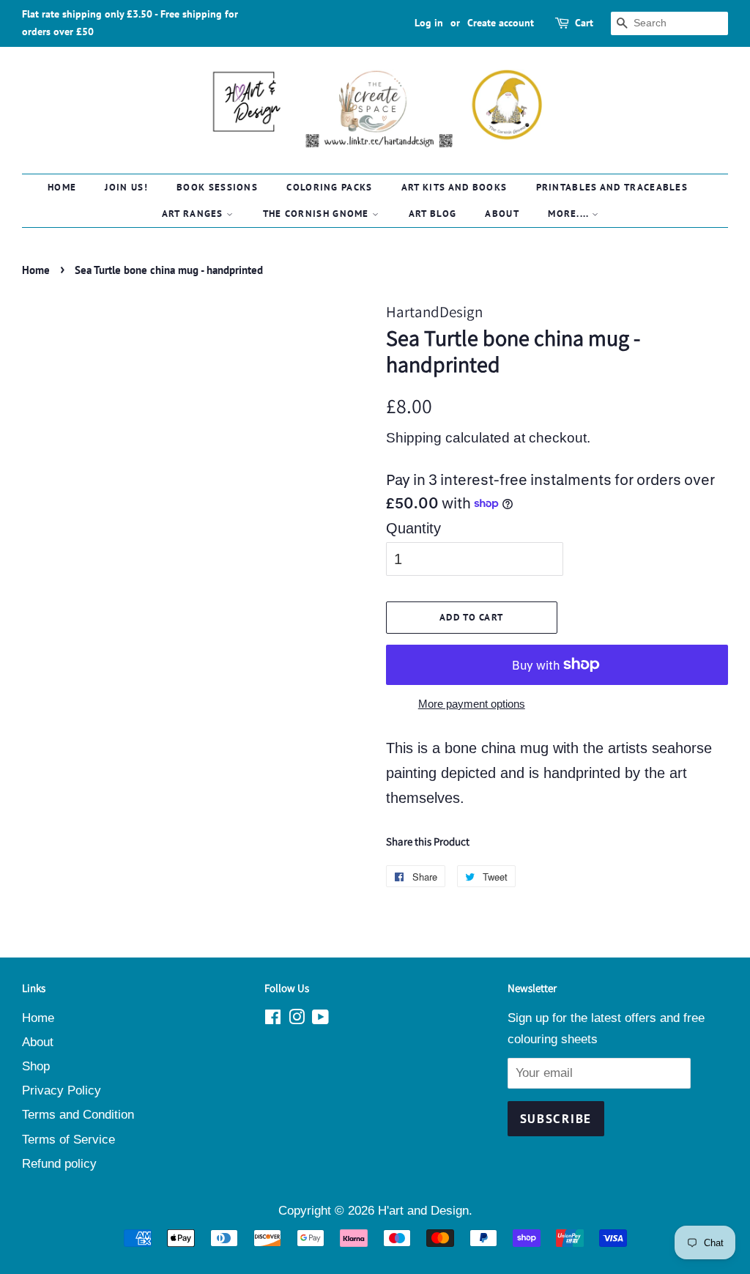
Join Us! (126, 187)
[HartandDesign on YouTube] (320, 1019)
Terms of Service (68, 1140)
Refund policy (59, 1164)
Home (62, 187)
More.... (570, 213)
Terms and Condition (78, 1115)
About (502, 213)
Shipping (414, 437)
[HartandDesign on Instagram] (297, 1019)
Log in (429, 22)
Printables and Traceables (612, 187)
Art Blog (432, 213)
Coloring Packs (329, 187)
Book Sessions (217, 187)
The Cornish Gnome (317, 213)
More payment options (471, 703)
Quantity (413, 528)
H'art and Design (423, 1211)
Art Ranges (194, 213)
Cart (584, 22)
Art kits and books (454, 187)
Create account (500, 22)
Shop (36, 1066)
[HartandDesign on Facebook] (272, 1019)
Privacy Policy (61, 1090)
